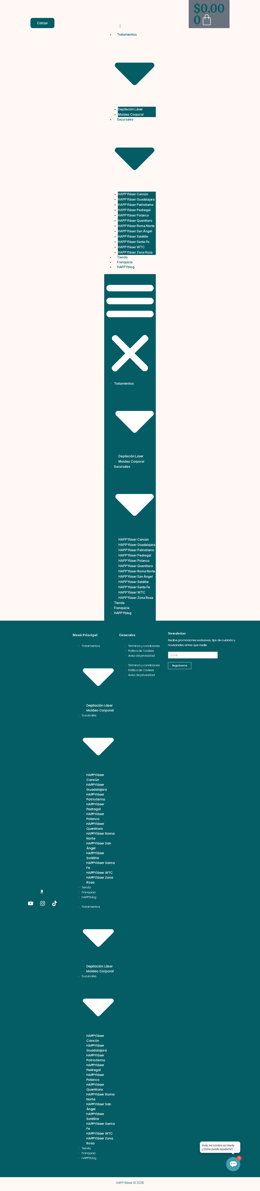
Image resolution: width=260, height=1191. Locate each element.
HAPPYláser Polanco (133, 215)
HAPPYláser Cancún (133, 194)
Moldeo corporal (130, 114)
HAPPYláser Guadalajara (136, 199)
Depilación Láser (130, 109)
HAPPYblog (125, 267)
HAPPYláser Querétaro (135, 220)
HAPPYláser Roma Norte (136, 226)
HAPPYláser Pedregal (134, 210)
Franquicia (124, 262)
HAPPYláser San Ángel (135, 231)
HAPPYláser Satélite (133, 236)
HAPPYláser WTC (131, 247)
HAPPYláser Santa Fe (133, 242)
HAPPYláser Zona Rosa (135, 252)
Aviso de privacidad (141, 655)
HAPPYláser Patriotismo (136, 205)
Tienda (122, 257)
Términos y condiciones (144, 646)
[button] (130, 327)
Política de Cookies (141, 651)
